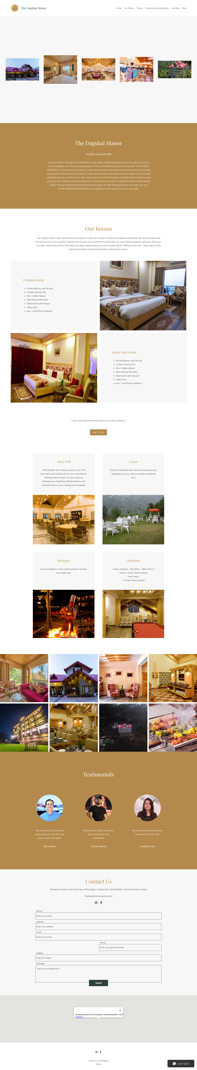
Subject (39, 953)
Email (38, 932)
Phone (103, 943)
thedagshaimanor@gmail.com (98, 896)
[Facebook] (101, 902)
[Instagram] (96, 902)
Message (40, 964)
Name (39, 911)
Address (40, 922)
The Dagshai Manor (34, 8)
